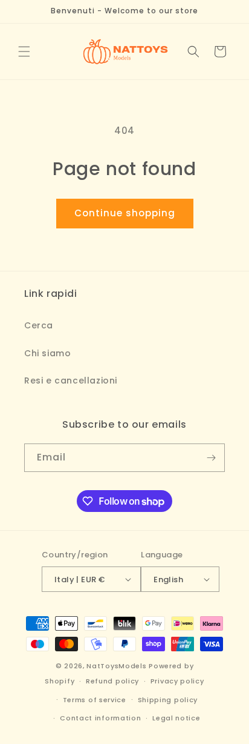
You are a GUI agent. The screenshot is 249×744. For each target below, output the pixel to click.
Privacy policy (177, 681)
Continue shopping (124, 213)
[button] (24, 51)
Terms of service (94, 700)
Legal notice (176, 718)
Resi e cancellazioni (70, 380)
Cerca (38, 325)
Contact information (100, 718)
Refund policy (112, 681)
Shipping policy (168, 700)
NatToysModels (116, 666)
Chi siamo (47, 353)
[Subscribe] (211, 457)
